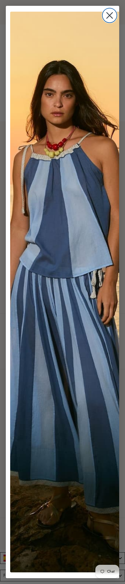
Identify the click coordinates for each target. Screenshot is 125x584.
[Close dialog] (109, 15)
